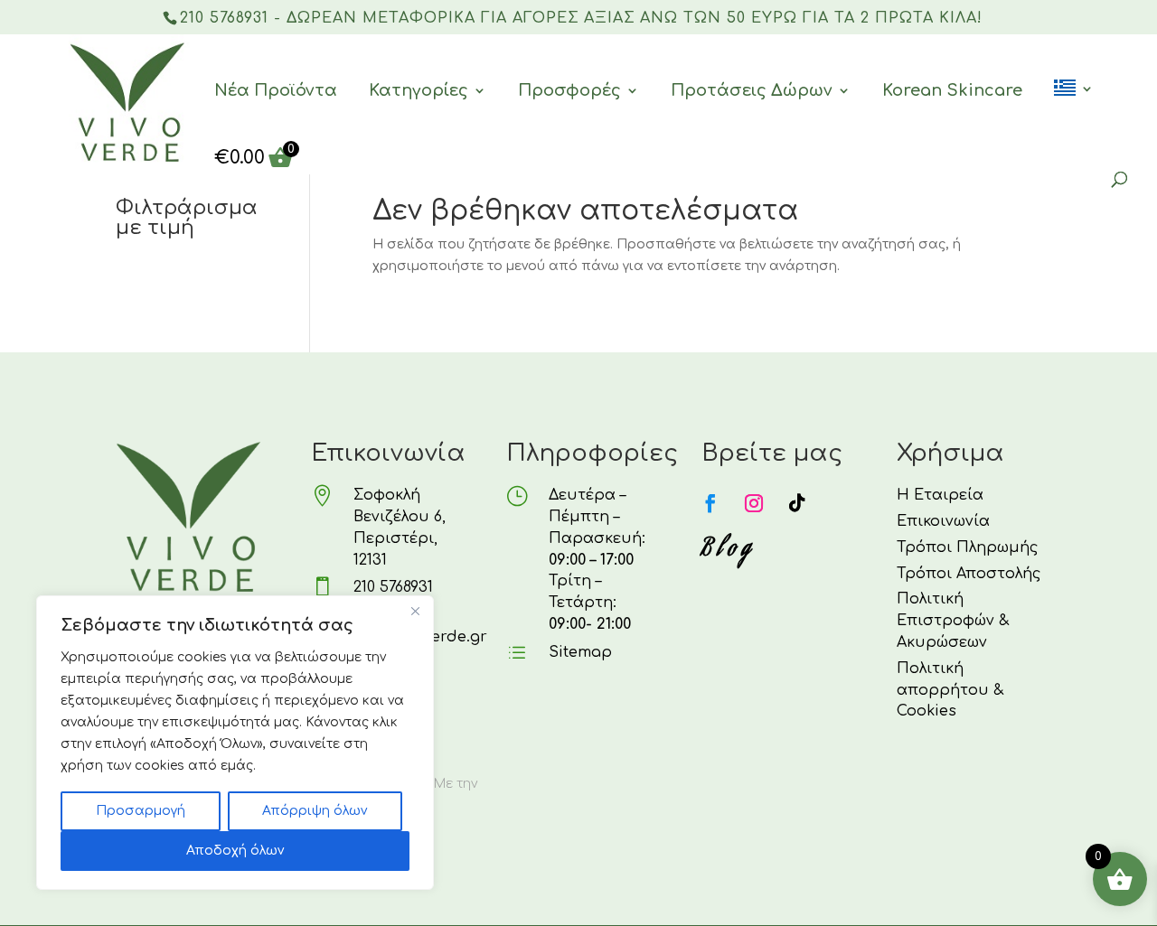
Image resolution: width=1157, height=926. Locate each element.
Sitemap (580, 652)
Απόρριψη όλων (314, 811)
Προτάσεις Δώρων (751, 90)
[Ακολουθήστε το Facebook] (710, 503)
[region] (235, 742)
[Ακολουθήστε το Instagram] (754, 503)
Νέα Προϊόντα (275, 90)
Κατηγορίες (418, 90)
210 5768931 (393, 587)
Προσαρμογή (140, 811)
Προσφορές (569, 90)
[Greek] (1074, 112)
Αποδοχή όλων (235, 850)
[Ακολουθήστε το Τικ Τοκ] (797, 503)
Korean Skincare (952, 90)
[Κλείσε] (415, 611)
